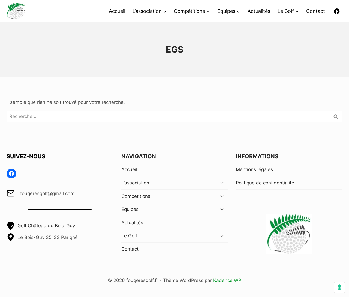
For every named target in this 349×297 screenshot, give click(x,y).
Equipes (130, 209)
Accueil (117, 11)
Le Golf (129, 235)
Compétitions (135, 196)
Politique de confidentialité (265, 183)
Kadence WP (227, 280)
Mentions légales (254, 169)
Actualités (259, 11)
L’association (135, 183)
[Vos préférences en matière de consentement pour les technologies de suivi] (339, 287)
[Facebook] (336, 11)
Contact (315, 11)
